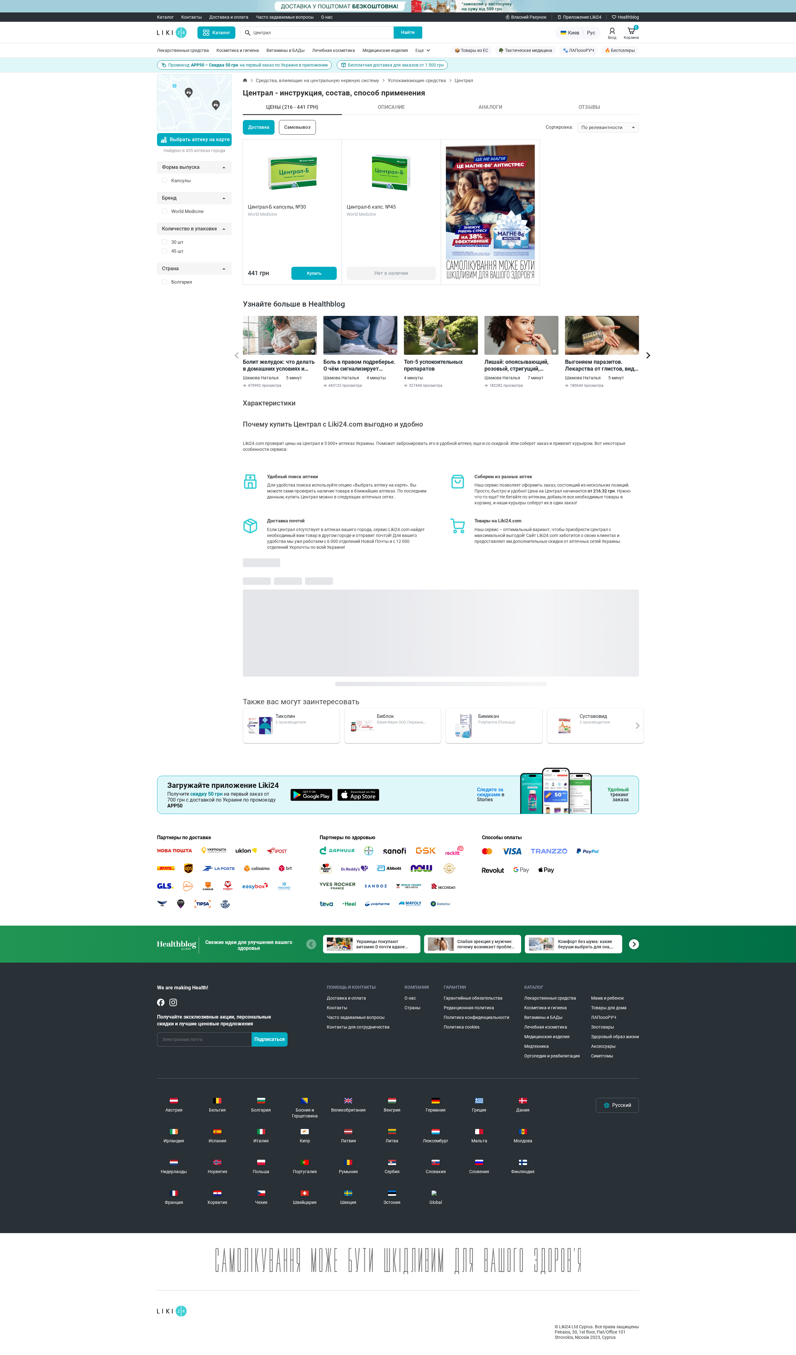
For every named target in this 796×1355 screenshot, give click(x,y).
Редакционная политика (469, 1007)
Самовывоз (297, 127)
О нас (326, 17)
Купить (314, 273)
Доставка (258, 127)
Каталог (165, 17)
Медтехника (536, 1046)
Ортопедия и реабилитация (552, 1055)
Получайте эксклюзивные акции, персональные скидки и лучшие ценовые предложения (214, 1020)
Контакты (191, 17)
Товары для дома (609, 1007)
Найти (408, 32)
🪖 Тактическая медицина (525, 50)
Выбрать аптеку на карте (200, 139)
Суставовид (593, 716)
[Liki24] (172, 1311)
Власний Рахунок (529, 17)
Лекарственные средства (183, 50)
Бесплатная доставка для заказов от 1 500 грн (396, 64)
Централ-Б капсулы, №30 (277, 207)
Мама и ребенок (607, 998)
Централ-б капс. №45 (371, 207)
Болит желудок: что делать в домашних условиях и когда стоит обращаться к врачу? (279, 365)
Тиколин (285, 716)
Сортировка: (559, 127)
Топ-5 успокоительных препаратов (433, 365)
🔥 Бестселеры (620, 50)
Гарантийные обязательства (473, 998)
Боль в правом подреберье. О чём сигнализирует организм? (359, 365)
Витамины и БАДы (285, 50)
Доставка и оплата (228, 17)
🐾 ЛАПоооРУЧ (578, 50)
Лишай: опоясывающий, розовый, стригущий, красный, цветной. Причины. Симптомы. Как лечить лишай (518, 365)
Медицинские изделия (385, 50)
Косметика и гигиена (237, 50)
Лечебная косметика (333, 50)
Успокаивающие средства (417, 80)
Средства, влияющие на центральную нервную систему (317, 80)
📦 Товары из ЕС (471, 50)
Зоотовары (602, 1026)
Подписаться (269, 1039)
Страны (412, 1007)
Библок (385, 716)
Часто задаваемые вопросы (285, 17)
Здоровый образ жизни (615, 1036)
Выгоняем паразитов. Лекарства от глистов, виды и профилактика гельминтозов (602, 365)
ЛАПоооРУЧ (603, 1017)
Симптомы (602, 1055)
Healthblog (628, 17)
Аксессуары (603, 1046)
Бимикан (488, 716)
